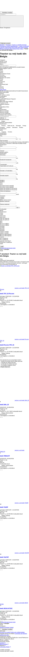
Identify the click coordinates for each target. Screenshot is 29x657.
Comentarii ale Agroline (21, 633)
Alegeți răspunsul (5, 366)
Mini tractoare (23, 44)
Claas (6, 47)
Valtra (21, 48)
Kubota (26, 47)
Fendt (15, 47)
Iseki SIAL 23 (4, 404)
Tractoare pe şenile (5, 46)
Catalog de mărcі (4, 635)
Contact (11, 627)
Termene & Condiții (5, 632)
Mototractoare (14, 46)
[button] (14, 35)
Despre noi (3, 627)
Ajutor (7, 627)
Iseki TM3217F (5, 456)
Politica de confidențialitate (17, 632)
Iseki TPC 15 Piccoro (7, 293)
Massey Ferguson (4, 48)
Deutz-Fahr (11, 47)
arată (2, 246)
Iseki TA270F (4, 557)
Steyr (18, 48)
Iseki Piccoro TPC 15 (7, 345)
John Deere (21, 47)
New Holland (13, 48)
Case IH (2, 47)
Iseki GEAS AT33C (6, 608)
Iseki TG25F (4, 507)
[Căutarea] (11, 21)
